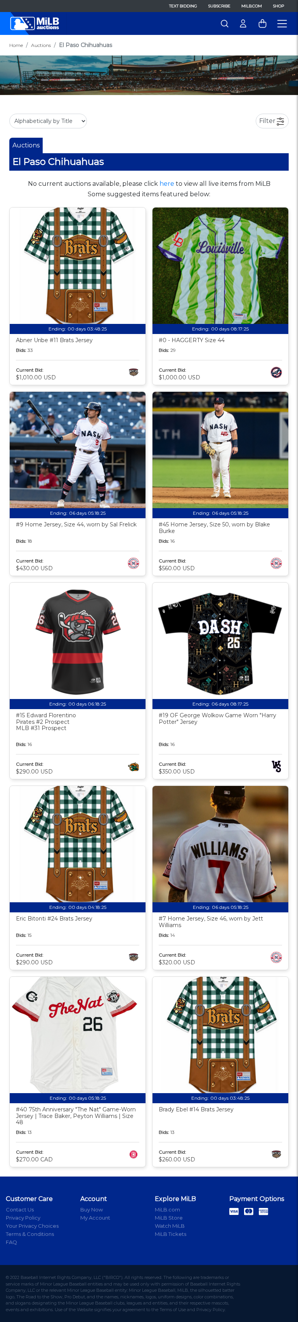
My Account (95, 1218)
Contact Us (20, 1209)
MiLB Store (169, 1218)
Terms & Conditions (30, 1234)
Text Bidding (183, 6)
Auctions (41, 45)
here (166, 183)
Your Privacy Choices (32, 1226)
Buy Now (91, 1209)
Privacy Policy (23, 1218)
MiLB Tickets (170, 1234)
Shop (278, 6)
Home (16, 45)
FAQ (11, 1242)
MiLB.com (251, 6)
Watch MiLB (170, 1226)
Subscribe (219, 6)
